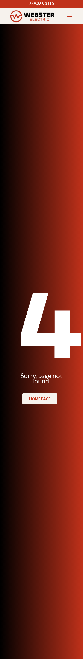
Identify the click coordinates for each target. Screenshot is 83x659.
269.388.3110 (41, 3)
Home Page (39, 399)
